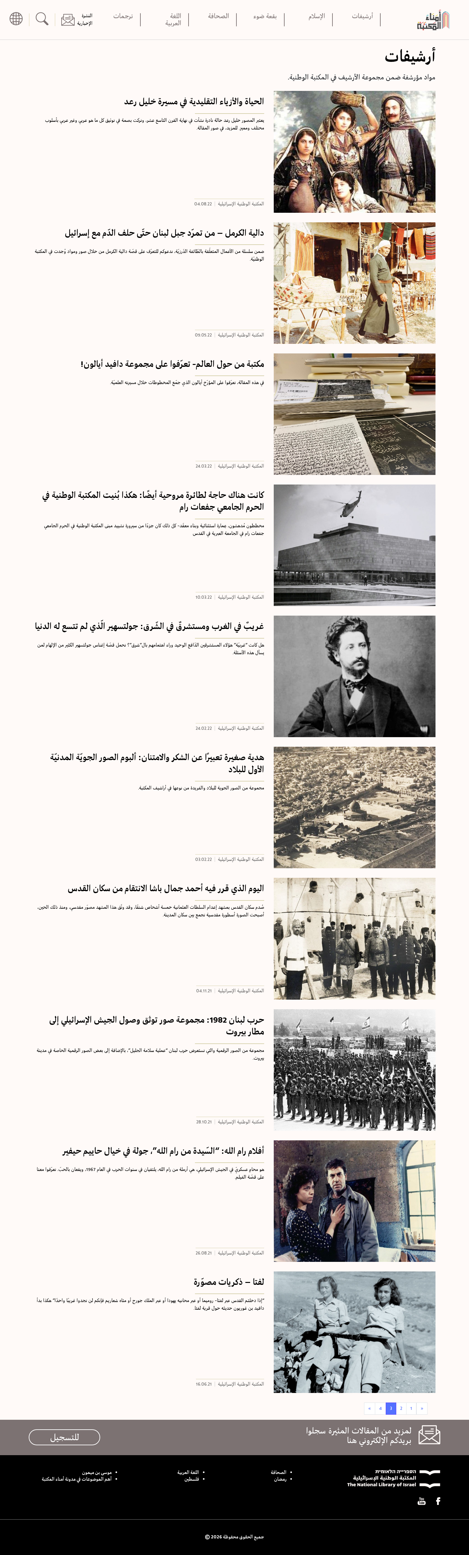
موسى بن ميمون (97, 1473)
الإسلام (317, 17)
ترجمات (123, 17)
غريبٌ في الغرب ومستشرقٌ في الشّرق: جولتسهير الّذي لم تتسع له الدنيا (149, 626)
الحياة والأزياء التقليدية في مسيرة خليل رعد (194, 101)
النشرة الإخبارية (85, 19)
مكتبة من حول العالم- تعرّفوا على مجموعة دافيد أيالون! (172, 364)
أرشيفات (362, 17)
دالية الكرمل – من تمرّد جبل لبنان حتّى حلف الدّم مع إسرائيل (164, 232)
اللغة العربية (173, 20)
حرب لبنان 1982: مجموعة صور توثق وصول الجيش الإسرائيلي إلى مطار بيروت (156, 1025)
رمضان (280, 1479)
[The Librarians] (435, 19)
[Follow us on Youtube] (422, 1501)
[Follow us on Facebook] (438, 1501)
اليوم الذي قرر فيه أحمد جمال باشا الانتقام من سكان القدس (166, 888)
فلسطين (191, 1479)
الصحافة (218, 17)
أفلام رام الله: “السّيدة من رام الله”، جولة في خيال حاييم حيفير (163, 1150)
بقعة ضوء (265, 17)
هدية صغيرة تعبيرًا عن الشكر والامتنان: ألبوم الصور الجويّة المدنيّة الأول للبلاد (157, 763)
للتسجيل (64, 1437)
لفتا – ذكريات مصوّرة (229, 1282)
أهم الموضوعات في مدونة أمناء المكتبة (77, 1479)
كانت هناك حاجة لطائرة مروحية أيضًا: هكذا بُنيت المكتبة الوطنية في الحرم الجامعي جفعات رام (153, 501)
